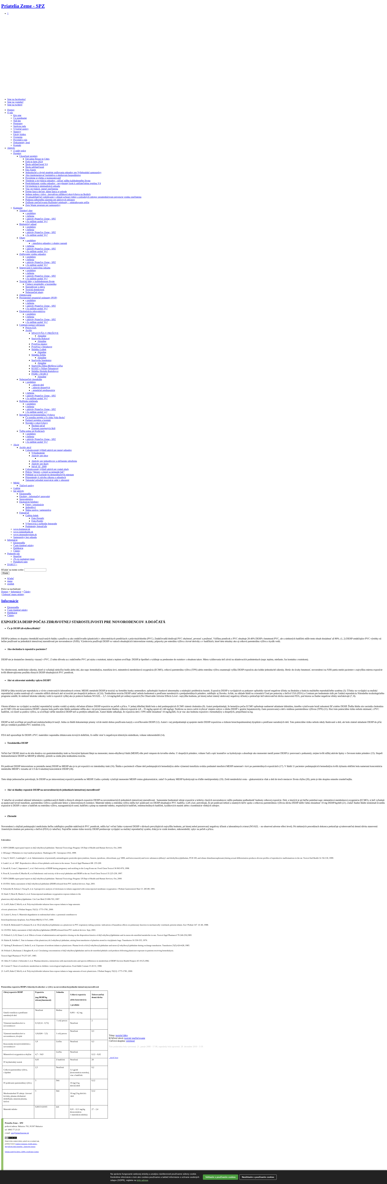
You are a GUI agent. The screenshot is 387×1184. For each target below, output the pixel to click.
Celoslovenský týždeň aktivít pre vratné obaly (47, 469)
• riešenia (29, 216)
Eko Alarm (30, 169)
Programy (18, 123)
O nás (10, 112)
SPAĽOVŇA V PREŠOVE (45, 333)
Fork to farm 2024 (34, 161)
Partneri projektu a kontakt (38, 420)
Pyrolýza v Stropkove (41, 346)
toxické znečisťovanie (134, 1038)
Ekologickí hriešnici (28, 502)
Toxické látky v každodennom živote (37, 281)
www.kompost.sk (21, 529)
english (10, 584)
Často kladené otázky (23, 545)
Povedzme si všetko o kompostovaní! (43, 178)
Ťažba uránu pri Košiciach (32, 431)
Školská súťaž (38, 425)
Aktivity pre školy (40, 463)
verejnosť (130, 1041)
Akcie (16, 444)
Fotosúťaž (24, 512)
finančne (17, 556)
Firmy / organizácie (34, 504)
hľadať (10, 578)
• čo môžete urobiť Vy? (36, 221)
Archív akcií (25, 447)
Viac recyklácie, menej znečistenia (41, 189)
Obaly (22, 238)
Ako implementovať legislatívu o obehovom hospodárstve (53, 175)
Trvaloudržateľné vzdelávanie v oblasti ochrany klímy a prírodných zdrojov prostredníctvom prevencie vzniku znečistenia (83, 197)
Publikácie (18, 548)
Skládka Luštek (38, 349)
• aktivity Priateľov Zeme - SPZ (40, 218)
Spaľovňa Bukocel (40, 338)
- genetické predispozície (43, 390)
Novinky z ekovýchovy (36, 423)
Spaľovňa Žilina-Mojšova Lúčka (47, 365)
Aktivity (11, 148)
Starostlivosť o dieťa (35, 287)
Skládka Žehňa (38, 355)
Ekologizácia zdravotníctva (32, 311)
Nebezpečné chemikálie (30, 379)
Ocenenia (17, 137)
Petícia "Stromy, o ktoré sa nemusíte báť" (45, 472)
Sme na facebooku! (16, 99)
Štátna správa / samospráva (38, 510)
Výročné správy (21, 129)
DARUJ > (12, 564)
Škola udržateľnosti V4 (36, 164)
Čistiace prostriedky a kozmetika (40, 284)
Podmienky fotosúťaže (36, 526)
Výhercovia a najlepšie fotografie (41, 523)
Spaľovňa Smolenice (41, 360)
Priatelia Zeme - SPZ (23, 6)
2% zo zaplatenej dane (24, 559)
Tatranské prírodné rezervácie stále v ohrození (47, 480)
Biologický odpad (27, 224)
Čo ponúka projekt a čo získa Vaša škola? (45, 417)
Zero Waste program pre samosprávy (42, 205)
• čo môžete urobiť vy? (36, 412)
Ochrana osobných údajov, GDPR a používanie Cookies (22, 1152)
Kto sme (17, 115)
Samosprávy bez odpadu (25, 537)
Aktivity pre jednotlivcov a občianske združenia (54, 461)
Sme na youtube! (15, 102)
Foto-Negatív (37, 518)
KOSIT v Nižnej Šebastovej (44, 368)
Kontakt (17, 145)
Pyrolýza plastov (39, 344)
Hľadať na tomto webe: (12, 569)
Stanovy (17, 131)
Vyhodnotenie (38, 453)
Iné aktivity (18, 491)
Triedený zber (26, 210)
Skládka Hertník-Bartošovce (45, 371)
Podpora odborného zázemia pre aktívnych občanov (50, 199)
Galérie (16, 488)
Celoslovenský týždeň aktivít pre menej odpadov (48, 450)
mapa (9, 581)
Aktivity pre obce (39, 455)
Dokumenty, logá (21, 142)
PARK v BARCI (39, 374)
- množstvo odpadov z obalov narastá (49, 243)
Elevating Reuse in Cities (37, 159)
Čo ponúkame (20, 118)
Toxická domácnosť (34, 289)
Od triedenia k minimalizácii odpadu (42, 186)
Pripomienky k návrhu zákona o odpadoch (45, 477)
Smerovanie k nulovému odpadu (34, 267)
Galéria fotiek (31, 515)
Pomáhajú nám (20, 561)
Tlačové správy (26, 485)
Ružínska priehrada (28, 401)
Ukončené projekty (28, 156)
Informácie (12, 540)
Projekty (17, 153)
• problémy (30, 213)
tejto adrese (142, 1180)
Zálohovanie (25, 295)
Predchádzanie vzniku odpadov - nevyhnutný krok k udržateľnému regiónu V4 (63, 183)
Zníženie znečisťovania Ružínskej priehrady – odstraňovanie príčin (57, 202)
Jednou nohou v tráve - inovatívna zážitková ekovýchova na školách (58, 194)
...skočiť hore (113, 1057)
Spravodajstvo (26, 499)
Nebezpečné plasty (34, 292)
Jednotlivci (30, 507)
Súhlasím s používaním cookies (220, 1177)
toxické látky (122, 1035)
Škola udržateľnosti (34, 167)
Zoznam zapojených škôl (43, 428)
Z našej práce (19, 150)
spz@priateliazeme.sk (20, 1133)
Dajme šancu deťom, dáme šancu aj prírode (46, 191)
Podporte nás (13, 553)
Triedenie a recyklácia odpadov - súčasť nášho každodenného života (57, 180)
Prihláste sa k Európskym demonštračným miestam (49, 474)
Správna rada (19, 126)
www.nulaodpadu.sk (23, 532)
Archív (28, 330)
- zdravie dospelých (40, 387)
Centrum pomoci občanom (32, 325)
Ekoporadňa (25, 493)
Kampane (18, 208)
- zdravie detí (37, 385)
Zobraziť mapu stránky (13, 594)
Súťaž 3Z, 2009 (39, 466)
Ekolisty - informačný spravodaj (34, 496)
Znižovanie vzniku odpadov (32, 254)
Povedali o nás (20, 140)
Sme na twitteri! (14, 104)
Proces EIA (30, 327)
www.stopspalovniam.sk (25, 534)
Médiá (16, 483)
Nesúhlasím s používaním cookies (258, 1177)
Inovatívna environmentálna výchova (37, 414)
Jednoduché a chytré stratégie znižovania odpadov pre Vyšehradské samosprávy (63, 172)
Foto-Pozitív (37, 521)
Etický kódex (19, 134)
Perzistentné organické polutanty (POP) (38, 297)
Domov (11, 110)
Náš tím (17, 120)
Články (16, 551)
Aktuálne (41, 336)
